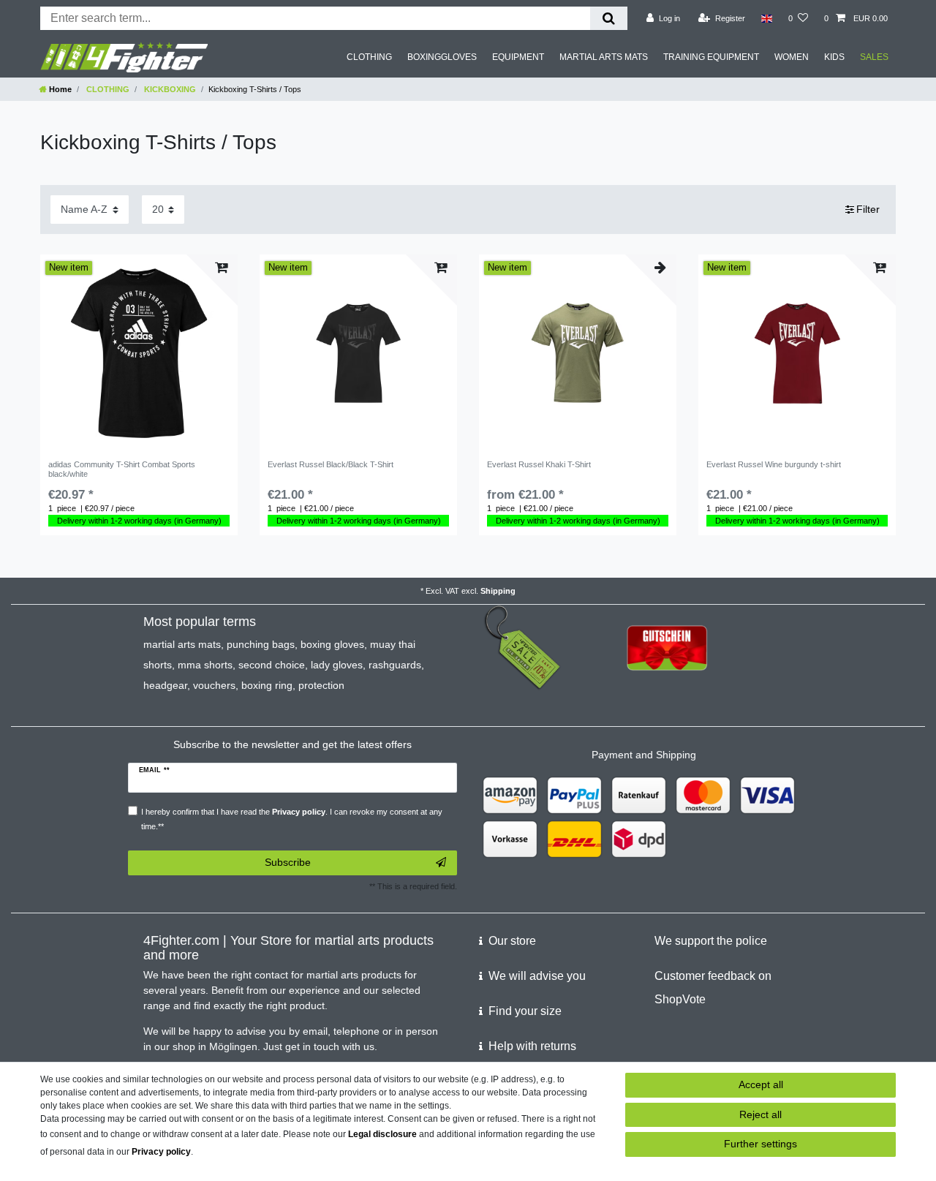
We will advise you (537, 976)
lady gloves (337, 665)
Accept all (761, 1084)
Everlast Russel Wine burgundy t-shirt (773, 464)
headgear (165, 685)
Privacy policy (161, 1152)
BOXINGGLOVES (442, 57)
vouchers (214, 685)
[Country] (766, 18)
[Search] (608, 18)
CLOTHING (369, 57)
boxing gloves (332, 644)
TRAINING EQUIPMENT (711, 57)
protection (321, 685)
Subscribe (288, 862)
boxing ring (266, 685)
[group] (139, 353)
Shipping (498, 590)
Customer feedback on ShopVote (712, 987)
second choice (271, 665)
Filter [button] (868, 209)
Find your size (525, 1011)
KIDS (834, 57)
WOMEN (791, 57)
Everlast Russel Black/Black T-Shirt (330, 464)
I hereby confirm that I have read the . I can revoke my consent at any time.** (291, 818)
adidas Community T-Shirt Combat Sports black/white (121, 469)
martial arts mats (182, 644)
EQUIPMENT (518, 57)
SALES (874, 57)
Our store (512, 941)
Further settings (760, 1144)
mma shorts (205, 665)
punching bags (261, 644)
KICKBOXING (169, 89)
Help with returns (532, 1046)
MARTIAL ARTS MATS (603, 57)
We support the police (710, 941)
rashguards (395, 665)
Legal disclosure (382, 1134)
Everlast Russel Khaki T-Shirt (539, 464)
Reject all (760, 1114)
